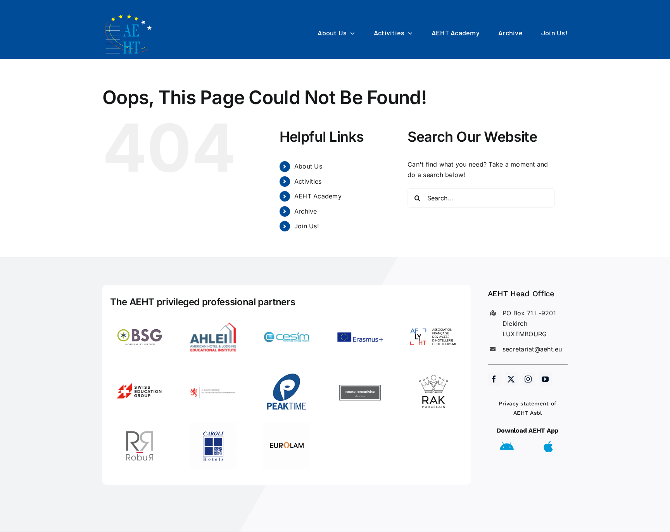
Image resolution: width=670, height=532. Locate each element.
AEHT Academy (318, 196)
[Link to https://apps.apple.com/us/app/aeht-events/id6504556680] (548, 446)
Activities (307, 181)
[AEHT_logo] (129, 15)
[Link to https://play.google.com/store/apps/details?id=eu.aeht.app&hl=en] (507, 446)
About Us (308, 166)
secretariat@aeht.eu (532, 349)
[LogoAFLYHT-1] (433, 317)
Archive (305, 211)
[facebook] (494, 379)
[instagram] (528, 379)
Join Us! (306, 226)
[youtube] (545, 379)
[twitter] (511, 379)
